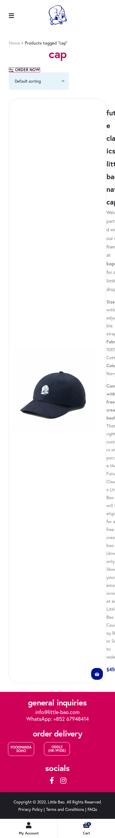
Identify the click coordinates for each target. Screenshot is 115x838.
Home (14, 43)
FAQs (92, 809)
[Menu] (11, 15)
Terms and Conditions (65, 809)
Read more (97, 674)
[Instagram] (63, 780)
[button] (21, 749)
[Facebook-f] (52, 780)
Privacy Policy (30, 809)
